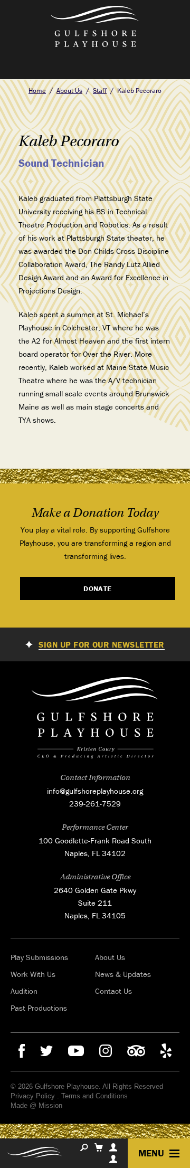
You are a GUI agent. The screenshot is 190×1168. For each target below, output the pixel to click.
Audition (24, 991)
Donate (97, 588)
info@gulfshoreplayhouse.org (95, 791)
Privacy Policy (33, 1096)
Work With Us (33, 974)
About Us (69, 90)
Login (113, 1159)
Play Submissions (39, 957)
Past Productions (39, 1008)
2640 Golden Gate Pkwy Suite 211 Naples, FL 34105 (95, 902)
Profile (113, 1147)
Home (37, 90)
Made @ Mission (36, 1105)
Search (84, 1147)
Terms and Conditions (94, 1096)
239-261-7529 (95, 804)
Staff (100, 90)
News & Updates (123, 974)
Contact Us (113, 991)
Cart (98, 1147)
